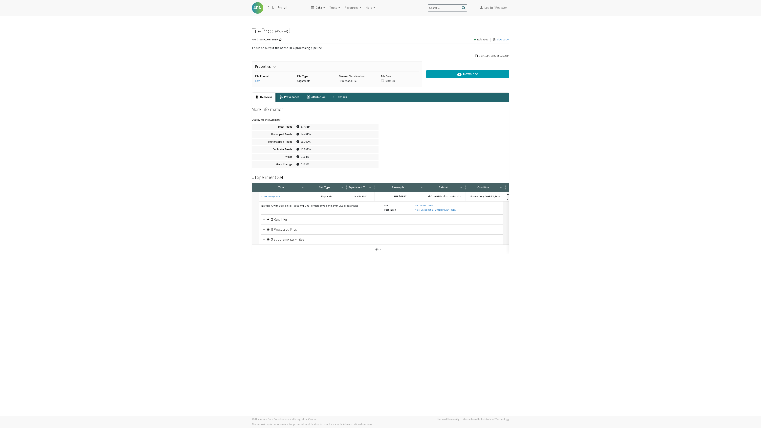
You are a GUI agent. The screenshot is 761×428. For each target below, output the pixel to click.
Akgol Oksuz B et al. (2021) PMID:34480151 (435, 209)
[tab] (263, 97)
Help (369, 8)
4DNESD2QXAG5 (270, 196)
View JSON (503, 39)
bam (257, 81)
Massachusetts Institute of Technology (486, 419)
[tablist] (380, 97)
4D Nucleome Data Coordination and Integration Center (284, 419)
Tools (333, 8)
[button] (493, 8)
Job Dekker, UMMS (424, 205)
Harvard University (448, 419)
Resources (351, 8)
